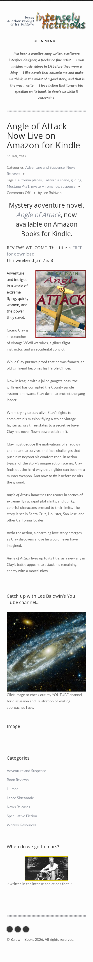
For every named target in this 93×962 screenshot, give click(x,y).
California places (28, 180)
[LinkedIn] (27, 929)
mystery (37, 186)
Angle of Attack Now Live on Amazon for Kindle (43, 135)
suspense (68, 186)
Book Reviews (18, 779)
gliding (76, 180)
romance (52, 186)
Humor (12, 788)
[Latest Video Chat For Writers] (46, 868)
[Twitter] (19, 929)
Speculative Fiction (22, 815)
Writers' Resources (21, 824)
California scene (56, 180)
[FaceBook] (11, 929)
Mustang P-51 (18, 186)
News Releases (18, 806)
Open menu (45, 41)
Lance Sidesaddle (20, 797)
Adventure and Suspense (45, 167)
